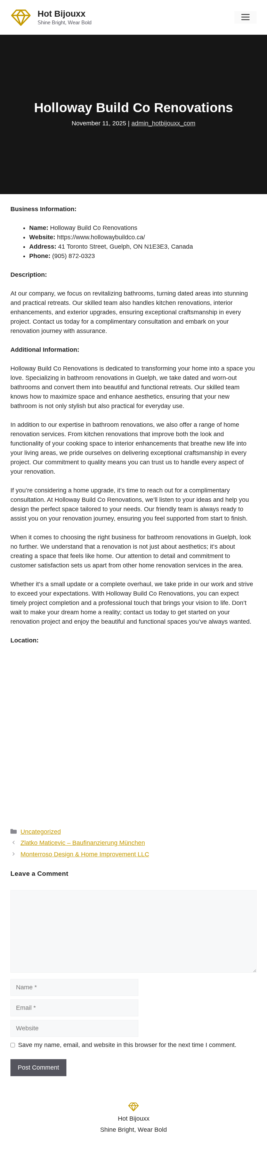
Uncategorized (41, 831)
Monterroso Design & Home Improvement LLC (85, 854)
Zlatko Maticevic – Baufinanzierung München (83, 842)
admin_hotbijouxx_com (163, 123)
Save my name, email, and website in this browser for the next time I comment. (127, 1044)
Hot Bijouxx (62, 13)
